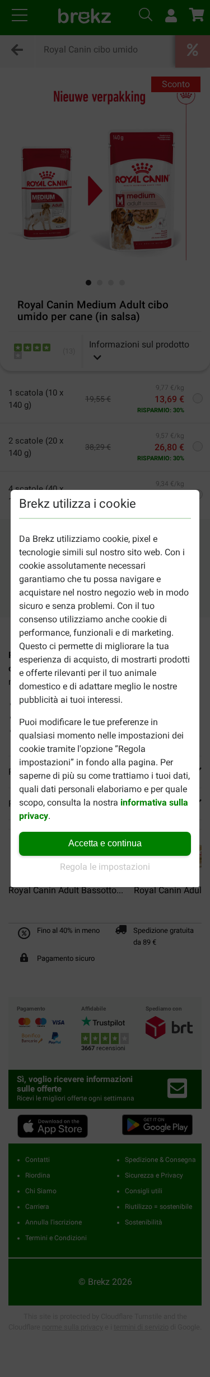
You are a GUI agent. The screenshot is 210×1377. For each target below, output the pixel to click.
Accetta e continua (105, 843)
